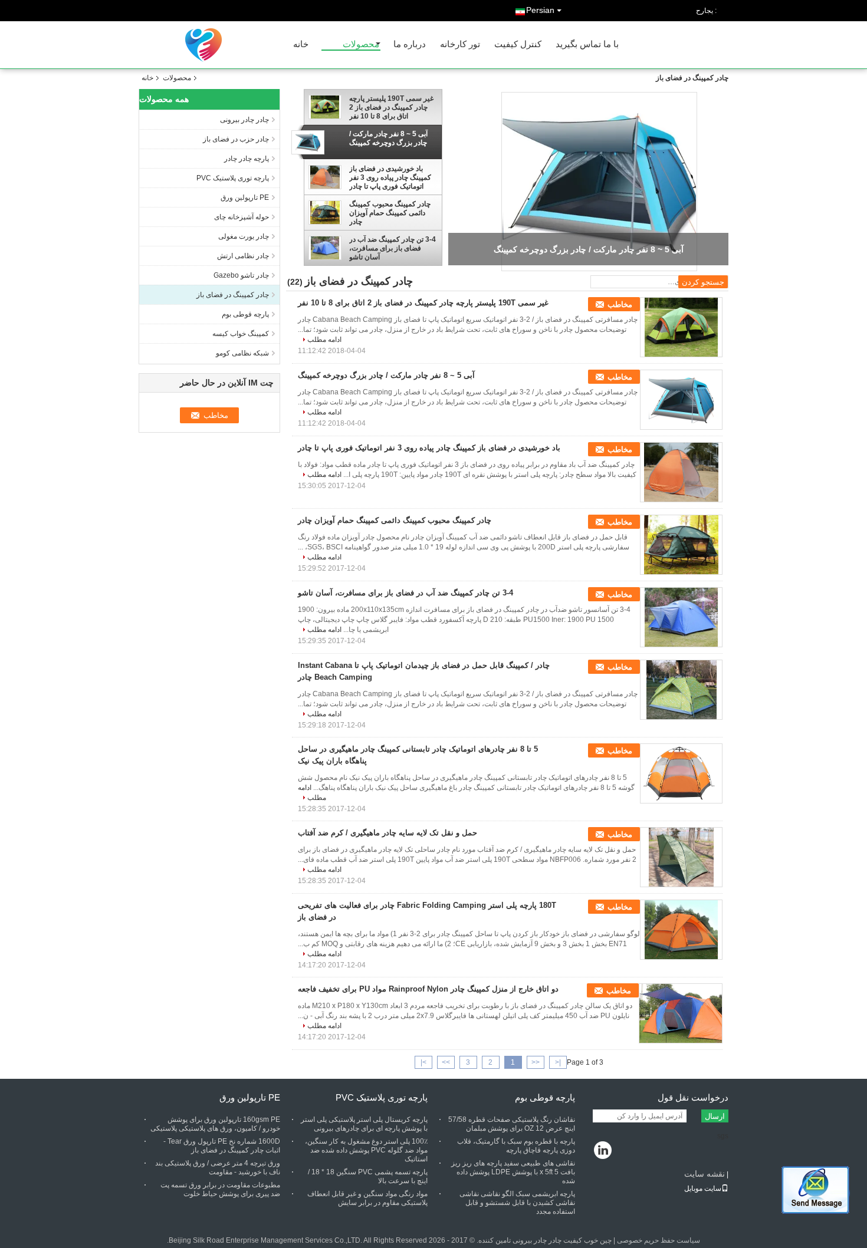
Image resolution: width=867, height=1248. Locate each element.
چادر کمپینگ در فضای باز (232, 295)
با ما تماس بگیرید (587, 44)
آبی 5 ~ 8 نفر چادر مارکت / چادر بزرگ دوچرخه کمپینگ (388, 138)
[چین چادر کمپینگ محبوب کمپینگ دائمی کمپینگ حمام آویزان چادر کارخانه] (681, 545)
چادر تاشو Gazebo (241, 275)
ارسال (715, 1116)
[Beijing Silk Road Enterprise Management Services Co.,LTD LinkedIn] (603, 1151)
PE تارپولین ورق (245, 197)
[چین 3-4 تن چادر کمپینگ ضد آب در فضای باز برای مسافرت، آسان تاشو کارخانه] (681, 617)
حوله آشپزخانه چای (241, 217)
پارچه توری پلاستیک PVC (232, 178)
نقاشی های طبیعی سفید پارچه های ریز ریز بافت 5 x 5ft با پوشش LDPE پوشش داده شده (513, 1172)
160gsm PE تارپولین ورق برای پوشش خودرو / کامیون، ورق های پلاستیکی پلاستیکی (215, 1123)
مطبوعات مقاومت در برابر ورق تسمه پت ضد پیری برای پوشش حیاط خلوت (220, 1189)
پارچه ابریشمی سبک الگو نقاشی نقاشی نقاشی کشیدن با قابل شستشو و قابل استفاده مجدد (517, 1203)
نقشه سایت (704, 1173)
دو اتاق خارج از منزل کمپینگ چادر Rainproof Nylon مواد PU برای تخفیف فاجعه (428, 988)
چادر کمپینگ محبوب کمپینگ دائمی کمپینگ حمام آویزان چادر (390, 213)
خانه (300, 44)
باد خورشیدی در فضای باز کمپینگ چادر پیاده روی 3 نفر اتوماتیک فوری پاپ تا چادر (390, 177)
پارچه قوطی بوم (245, 314)
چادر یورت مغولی (243, 236)
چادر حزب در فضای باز (236, 139)
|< (558, 1062)
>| (423, 1062)
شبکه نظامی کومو (242, 353)
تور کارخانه (460, 44)
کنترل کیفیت (517, 44)
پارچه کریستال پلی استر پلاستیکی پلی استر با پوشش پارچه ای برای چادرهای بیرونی (364, 1123)
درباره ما (409, 44)
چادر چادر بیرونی (244, 120)
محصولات (361, 44)
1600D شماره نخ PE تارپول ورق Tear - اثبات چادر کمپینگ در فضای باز (221, 1145)
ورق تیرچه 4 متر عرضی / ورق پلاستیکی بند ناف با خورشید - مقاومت (217, 1167)
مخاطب (619, 304)
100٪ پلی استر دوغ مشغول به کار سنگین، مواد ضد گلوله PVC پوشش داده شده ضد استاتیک (366, 1150)
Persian (540, 10)
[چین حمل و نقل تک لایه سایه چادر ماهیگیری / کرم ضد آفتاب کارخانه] (681, 857)
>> (446, 1062)
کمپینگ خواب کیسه (240, 334)
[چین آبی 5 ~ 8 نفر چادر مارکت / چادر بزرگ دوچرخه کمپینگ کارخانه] (681, 400)
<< (535, 1062)
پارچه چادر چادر (246, 158)
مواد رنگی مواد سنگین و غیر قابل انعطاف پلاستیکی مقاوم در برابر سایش (367, 1198)
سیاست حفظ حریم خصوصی (658, 1240)
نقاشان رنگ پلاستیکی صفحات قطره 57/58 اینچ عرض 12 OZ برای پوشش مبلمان (511, 1123)
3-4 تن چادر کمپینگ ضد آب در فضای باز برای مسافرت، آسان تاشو (392, 248)
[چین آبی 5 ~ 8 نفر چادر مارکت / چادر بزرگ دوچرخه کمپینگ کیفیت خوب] (599, 181)
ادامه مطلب (324, 339)
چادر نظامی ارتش (243, 256)
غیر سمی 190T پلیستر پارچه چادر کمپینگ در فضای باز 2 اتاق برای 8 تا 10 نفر (391, 107)
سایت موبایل (702, 1188)
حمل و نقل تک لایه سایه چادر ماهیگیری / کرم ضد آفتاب (387, 832)
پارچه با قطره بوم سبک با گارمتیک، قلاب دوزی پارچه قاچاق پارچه (516, 1145)
